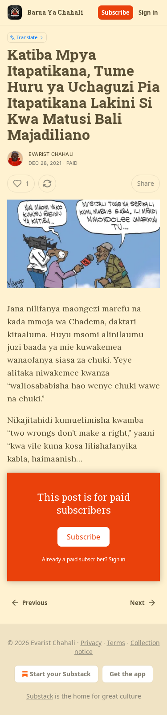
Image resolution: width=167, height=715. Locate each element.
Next (137, 603)
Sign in (148, 12)
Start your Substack (60, 674)
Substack (39, 696)
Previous (34, 603)
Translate (26, 37)
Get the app (128, 674)
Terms (116, 642)
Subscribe (116, 12)
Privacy (91, 642)
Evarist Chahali (51, 154)
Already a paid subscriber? (83, 559)
